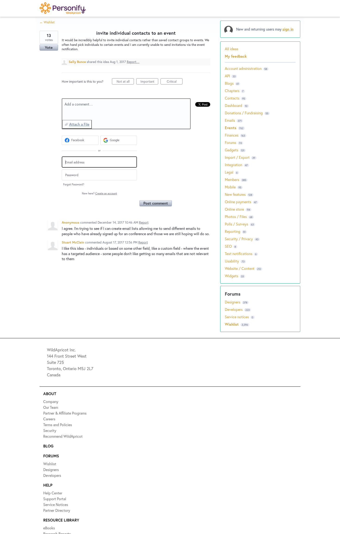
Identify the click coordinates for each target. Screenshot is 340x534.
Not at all (125, 81)
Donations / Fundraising (244, 112)
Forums (230, 142)
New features (235, 194)
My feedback (236, 56)
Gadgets (231, 149)
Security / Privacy (239, 238)
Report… (133, 61)
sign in (288, 29)
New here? (99, 193)
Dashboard (233, 105)
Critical (174, 81)
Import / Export (237, 157)
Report (143, 222)
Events (230, 127)
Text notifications (238, 253)
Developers (234, 309)
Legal (229, 172)
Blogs (229, 83)
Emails (230, 120)
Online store (234, 209)
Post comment (155, 203)
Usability (232, 261)
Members (232, 179)
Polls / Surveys (236, 224)
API (227, 75)
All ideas (231, 48)
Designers (233, 302)
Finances (231, 135)
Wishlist (232, 324)
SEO (228, 246)
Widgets (231, 275)
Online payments (238, 201)
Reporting (232, 231)
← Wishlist (47, 22)
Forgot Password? (73, 184)
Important (149, 81)
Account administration (243, 68)
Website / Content (239, 268)
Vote (49, 47)
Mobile (230, 186)
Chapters (232, 90)
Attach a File (79, 124)
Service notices (237, 316)
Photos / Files (236, 216)
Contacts (232, 98)
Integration (233, 164)
